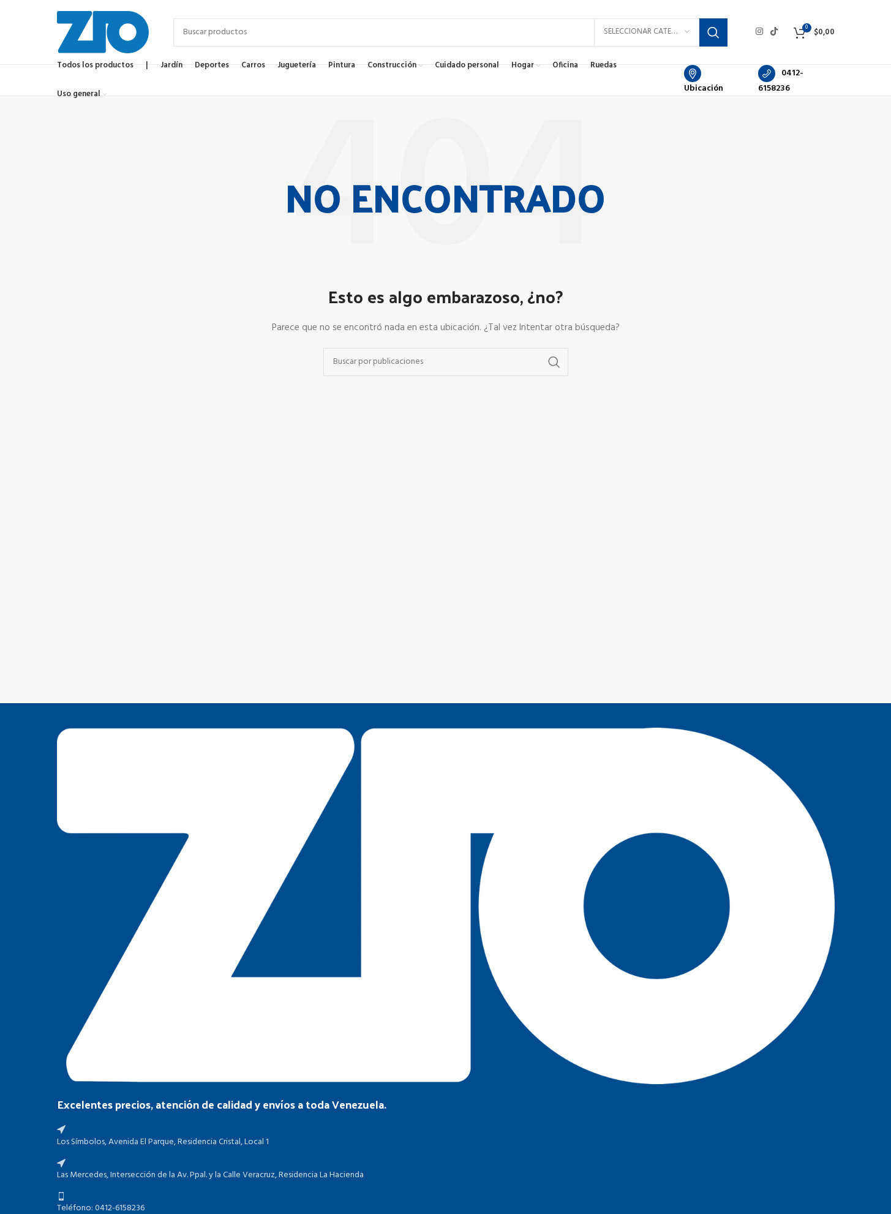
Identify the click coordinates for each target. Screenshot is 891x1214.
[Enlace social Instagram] (759, 32)
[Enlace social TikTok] (774, 32)
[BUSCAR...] (713, 32)
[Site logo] (103, 32)
